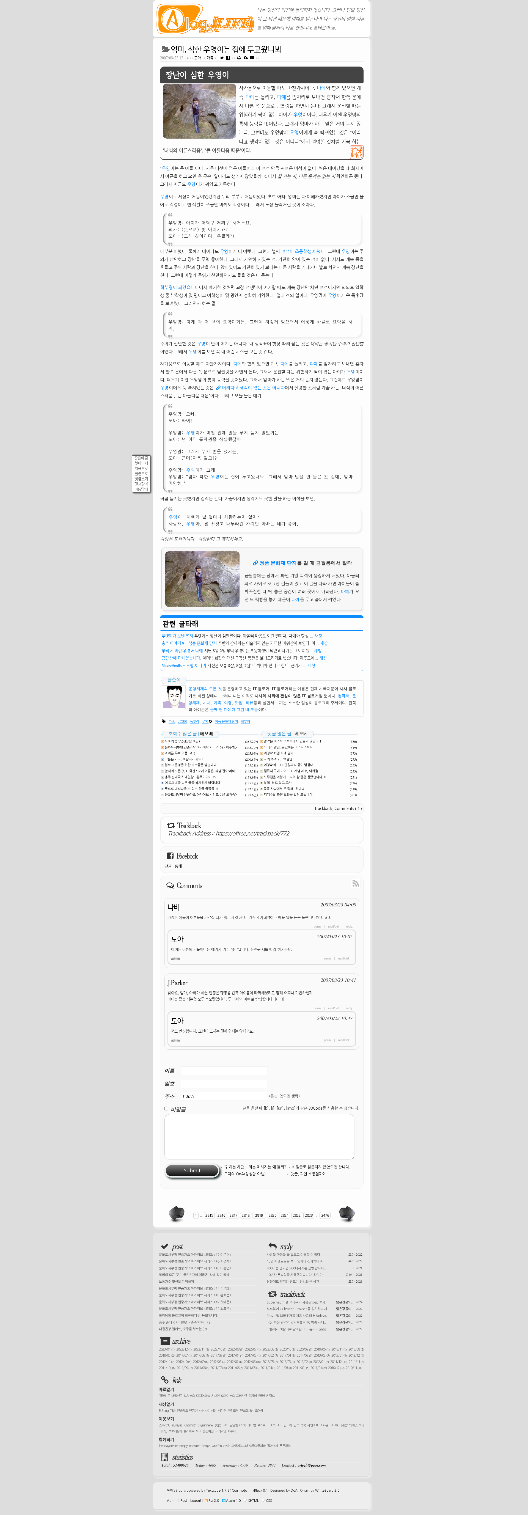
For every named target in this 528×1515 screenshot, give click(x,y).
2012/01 (320, 1361)
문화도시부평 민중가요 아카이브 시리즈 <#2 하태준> (195, 1302)
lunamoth (190, 1425)
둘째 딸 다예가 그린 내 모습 (234, 710)
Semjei (206, 1446)
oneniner (194, 1446)
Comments (348, 808)
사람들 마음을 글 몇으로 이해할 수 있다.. (314, 1254)
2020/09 (304, 1349)
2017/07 (184, 1355)
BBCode (316, 1108)
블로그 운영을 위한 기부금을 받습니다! (191, 765)
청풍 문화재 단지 (278, 563)
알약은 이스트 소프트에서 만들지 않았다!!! (293, 741)
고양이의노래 (239, 1446)
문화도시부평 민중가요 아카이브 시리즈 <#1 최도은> (195, 1308)
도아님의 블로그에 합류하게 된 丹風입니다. (188, 1315)
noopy (183, 1446)
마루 (272, 1425)
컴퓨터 (344, 696)
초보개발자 (175, 1431)
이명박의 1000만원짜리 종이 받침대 (288, 765)
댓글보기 (141, 479)
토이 (198, 1431)
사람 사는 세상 (207, 1410)
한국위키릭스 (266, 1396)
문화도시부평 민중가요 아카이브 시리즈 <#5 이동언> (195, 1268)
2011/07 (218, 1368)
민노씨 (288, 1425)
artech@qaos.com (312, 1465)
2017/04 (235, 1355)
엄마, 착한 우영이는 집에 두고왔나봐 (226, 49)
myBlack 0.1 (258, 1490)
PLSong (164, 1410)
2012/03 (287, 1361)
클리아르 (188, 1431)
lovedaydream (168, 1446)
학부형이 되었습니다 (179, 287)
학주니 (231, 1431)
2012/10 (183, 1361)
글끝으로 (141, 473)
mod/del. (333, 926)
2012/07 (234, 1361)
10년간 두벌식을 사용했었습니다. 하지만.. (314, 1274)
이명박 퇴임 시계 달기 (278, 753)
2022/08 (235, 1349)
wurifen (217, 1446)
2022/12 (184, 1349)
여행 (228, 703)
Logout (195, 1500)
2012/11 (166, 1361)
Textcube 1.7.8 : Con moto (226, 1490)
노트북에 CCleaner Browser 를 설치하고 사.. (314, 1308)
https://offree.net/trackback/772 (252, 833)
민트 (296, 1425)
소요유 (324, 1425)
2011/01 (318, 1368)
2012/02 (304, 1361)
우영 (297, 115)
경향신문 (164, 1396)
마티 (279, 1425)
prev (177, 1214)
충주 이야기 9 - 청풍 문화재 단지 (189, 643)
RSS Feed (343, 883)
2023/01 (166, 1349)
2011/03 (284, 1368)
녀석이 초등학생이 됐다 (303, 251)
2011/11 (356, 1361)
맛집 (239, 703)
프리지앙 (220, 1431)
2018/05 (166, 1355)
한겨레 (252, 1396)
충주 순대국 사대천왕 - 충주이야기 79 (190, 777)
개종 (172, 1410)
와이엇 (353, 1425)
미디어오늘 (203, 1396)
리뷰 (249, 703)
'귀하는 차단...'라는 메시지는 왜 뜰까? (255, 1167)
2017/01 (287, 1355)
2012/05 (269, 1361)
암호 (169, 1083)
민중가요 (182, 1410)
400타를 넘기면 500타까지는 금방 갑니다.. (314, 1268)
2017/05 (218, 1355)
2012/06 (252, 1361)
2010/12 (336, 1368)
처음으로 (141, 468)
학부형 (245, 721)
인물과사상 (247, 1410)
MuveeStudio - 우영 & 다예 (184, 665)
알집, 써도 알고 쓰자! (278, 783)
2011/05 (251, 1368)
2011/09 (185, 1368)
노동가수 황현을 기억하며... (178, 1281)
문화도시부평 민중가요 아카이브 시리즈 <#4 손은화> (195, 1288)
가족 (211, 58)
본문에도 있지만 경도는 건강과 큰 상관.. (314, 1281)
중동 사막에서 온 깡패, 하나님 (284, 789)
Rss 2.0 (213, 1500)
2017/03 (252, 1355)
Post (184, 1500)
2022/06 (270, 1349)
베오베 (206, 733)
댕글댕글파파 (257, 1446)
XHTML (253, 1500)
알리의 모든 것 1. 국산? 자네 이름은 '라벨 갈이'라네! (201, 771)
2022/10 (218, 1349)
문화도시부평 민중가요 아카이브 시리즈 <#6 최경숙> (201, 794)
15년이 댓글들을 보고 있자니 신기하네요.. (314, 1261)
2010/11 (354, 1368)
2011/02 (301, 1368)
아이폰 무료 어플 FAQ (180, 753)
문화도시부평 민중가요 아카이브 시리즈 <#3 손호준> (195, 1295)
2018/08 (356, 1349)
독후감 (194, 721)
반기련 (193, 1410)
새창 (318, 635)
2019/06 (321, 1349)
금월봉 (182, 721)
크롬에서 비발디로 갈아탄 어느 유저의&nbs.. (314, 1329)
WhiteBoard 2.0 (327, 1490)
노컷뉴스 (189, 1396)
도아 (197, 58)
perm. (317, 926)
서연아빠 (312, 1425)
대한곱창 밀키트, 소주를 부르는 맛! (183, 1329)
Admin (172, 1500)
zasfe (226, 1446)
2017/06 (201, 1355)
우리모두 (232, 1410)
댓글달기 (141, 484)
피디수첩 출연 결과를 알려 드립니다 (288, 794)
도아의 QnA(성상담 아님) (182, 741)
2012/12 (356, 1355)
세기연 (222, 1410)
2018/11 (339, 1349)
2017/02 (270, 1355)
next (346, 1214)
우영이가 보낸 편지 (177, 635)
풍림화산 (208, 1431)
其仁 (218, 1425)
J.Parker (177, 982)
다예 (321, 88)
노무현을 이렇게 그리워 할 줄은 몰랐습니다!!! (295, 777)
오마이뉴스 (228, 1396)
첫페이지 (141, 463)
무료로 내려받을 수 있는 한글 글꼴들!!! (191, 789)
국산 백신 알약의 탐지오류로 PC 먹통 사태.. (314, 1322)
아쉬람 (343, 1425)
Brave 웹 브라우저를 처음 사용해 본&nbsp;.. (314, 1315)
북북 (303, 1425)
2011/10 (167, 1368)
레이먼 (252, 1425)
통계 (178, 866)
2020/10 (287, 1349)
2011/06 (235, 1368)
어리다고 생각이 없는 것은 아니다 (253, 388)
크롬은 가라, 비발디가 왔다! (184, 759)
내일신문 (176, 1396)
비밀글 (178, 1109)
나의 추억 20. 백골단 (278, 759)
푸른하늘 (284, 1446)
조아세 (259, 1410)
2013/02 (321, 1355)
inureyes (177, 1425)
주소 (169, 1096)
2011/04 (267, 1368)
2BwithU (164, 1425)
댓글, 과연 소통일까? (308, 1174)
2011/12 (338, 1361)
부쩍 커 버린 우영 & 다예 (182, 650)
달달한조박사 (238, 1425)
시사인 (215, 1396)
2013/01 (339, 1355)
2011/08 (201, 1368)
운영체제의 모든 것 (205, 689)
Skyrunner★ (205, 1425)
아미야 (333, 1425)
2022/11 (201, 1349)
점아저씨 (272, 1446)
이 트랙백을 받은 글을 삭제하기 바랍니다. (193, 783)
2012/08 (217, 1361)
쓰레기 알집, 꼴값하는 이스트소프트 (288, 747)
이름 (169, 1070)
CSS (269, 1500)
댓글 (168, 866)
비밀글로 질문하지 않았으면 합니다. (321, 1167)
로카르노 (262, 1425)
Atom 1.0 (233, 1500)
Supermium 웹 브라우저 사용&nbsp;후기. (314, 1302)
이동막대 (141, 489)
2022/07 (252, 1349)
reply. (349, 926)
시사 (207, 703)
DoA (294, 1490)
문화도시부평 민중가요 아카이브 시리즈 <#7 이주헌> (201, 747)
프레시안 (241, 1396)
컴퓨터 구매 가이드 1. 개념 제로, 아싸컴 (291, 771)
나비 (173, 907)
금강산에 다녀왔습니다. (181, 658)
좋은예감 (141, 458)
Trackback (323, 808)
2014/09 (304, 1355)
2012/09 (200, 1361)
